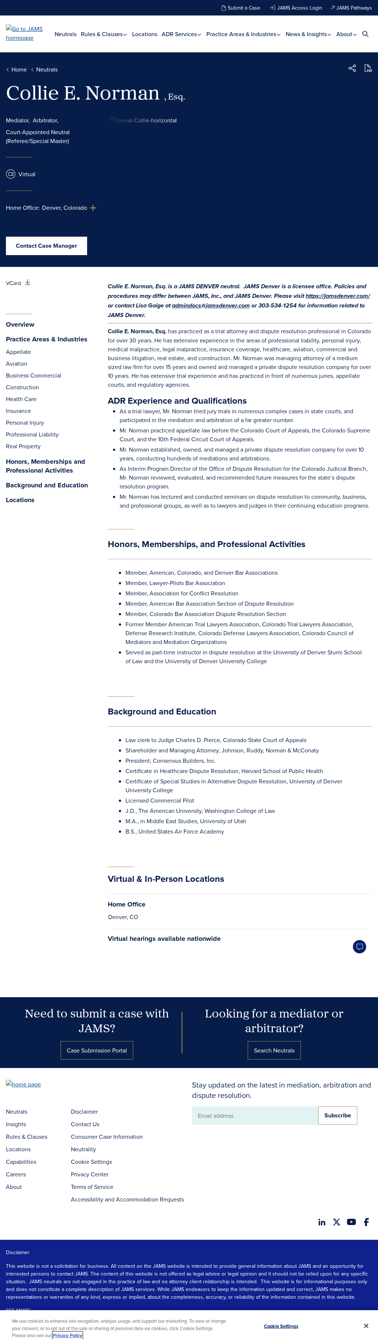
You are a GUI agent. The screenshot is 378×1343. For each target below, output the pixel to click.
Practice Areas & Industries (242, 34)
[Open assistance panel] (359, 946)
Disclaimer (84, 1111)
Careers (16, 1174)
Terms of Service (92, 1187)
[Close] (366, 1326)
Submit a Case (244, 7)
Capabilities (21, 1162)
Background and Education (47, 485)
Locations (144, 34)
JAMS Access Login (299, 7)
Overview (20, 324)
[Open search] (365, 34)
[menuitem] (65, 33)
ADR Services (180, 34)
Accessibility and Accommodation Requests (127, 1199)
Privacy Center (90, 1174)
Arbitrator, (45, 120)
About (345, 34)
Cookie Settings (91, 1162)
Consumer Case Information (107, 1136)
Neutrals (65, 34)
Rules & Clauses (102, 34)
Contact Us (85, 1124)
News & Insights (307, 34)
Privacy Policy (67, 1335)
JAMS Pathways (354, 7)
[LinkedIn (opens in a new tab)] (322, 1222)
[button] (352, 69)
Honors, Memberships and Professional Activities (45, 466)
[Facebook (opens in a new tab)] (366, 1222)
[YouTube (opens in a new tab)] (351, 1222)
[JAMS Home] (30, 33)
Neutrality (83, 1149)
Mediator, (18, 120)
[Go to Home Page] (34, 1085)
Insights (16, 1124)
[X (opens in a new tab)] (336, 1222)
